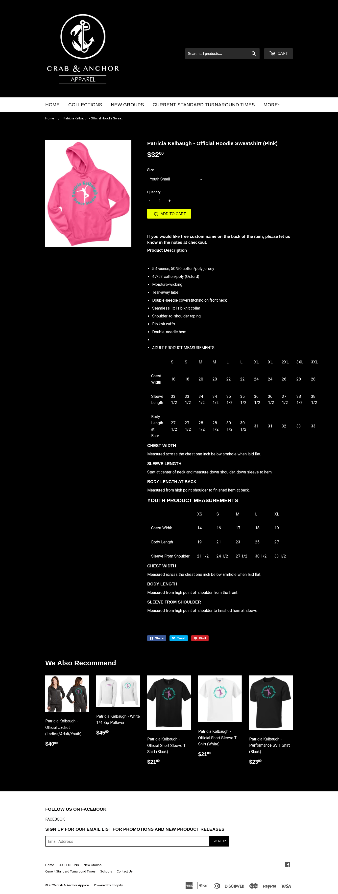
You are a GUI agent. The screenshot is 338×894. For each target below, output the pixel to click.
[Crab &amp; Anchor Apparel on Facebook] (287, 865)
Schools (106, 871)
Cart (282, 53)
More (271, 104)
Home (52, 104)
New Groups (127, 104)
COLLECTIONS (85, 104)
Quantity (154, 192)
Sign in (250, 42)
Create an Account (278, 42)
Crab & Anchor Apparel (72, 885)
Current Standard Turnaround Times (204, 104)
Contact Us (125, 871)
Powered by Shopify (108, 885)
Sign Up (219, 841)
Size (150, 170)
